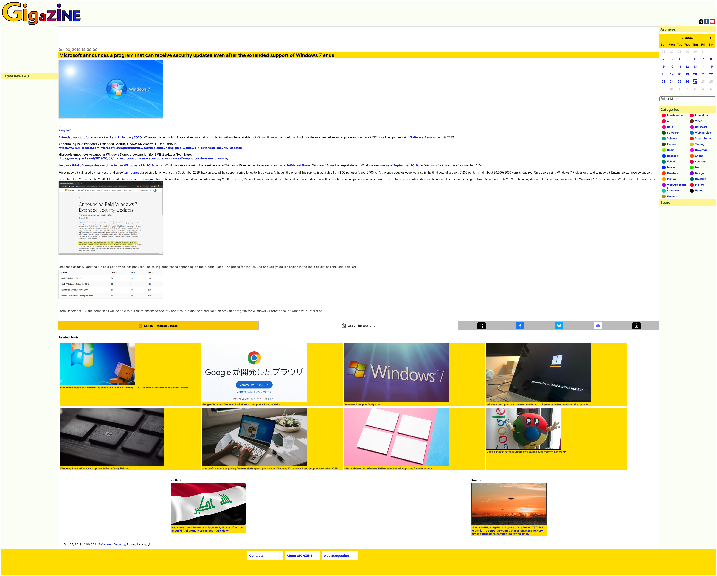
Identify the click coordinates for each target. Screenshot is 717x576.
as (387, 165)
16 (663, 74)
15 (711, 66)
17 (671, 74)
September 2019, (406, 165)
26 (687, 81)
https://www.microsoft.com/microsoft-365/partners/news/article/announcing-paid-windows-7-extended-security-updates (150, 148)
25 (679, 81)
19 (687, 74)
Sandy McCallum (67, 130)
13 (695, 66)
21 (703, 74)
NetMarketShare (298, 165)
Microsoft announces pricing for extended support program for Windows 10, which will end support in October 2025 (270, 468)
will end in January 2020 (124, 137)
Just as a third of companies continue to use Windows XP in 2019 (106, 165)
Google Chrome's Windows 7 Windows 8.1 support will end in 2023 (241, 404)
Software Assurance (425, 137)
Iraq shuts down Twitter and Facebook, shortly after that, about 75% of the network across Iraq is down (207, 529)
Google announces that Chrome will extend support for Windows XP (526, 451)
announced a (134, 172)
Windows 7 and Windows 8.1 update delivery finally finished (94, 468)
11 (679, 66)
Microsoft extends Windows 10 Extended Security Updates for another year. (388, 468)
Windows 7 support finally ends (362, 404)
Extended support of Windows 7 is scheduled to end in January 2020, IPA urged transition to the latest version (124, 387)
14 (703, 66)
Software (104, 544)
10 (671, 66)
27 (695, 81)
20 (695, 74)
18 (679, 74)
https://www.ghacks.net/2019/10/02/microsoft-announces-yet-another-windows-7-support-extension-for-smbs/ (143, 158)
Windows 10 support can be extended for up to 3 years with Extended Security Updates (537, 404)
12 (687, 66)
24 (672, 81)
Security (119, 544)
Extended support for (74, 137)
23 (663, 81)
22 (711, 74)
